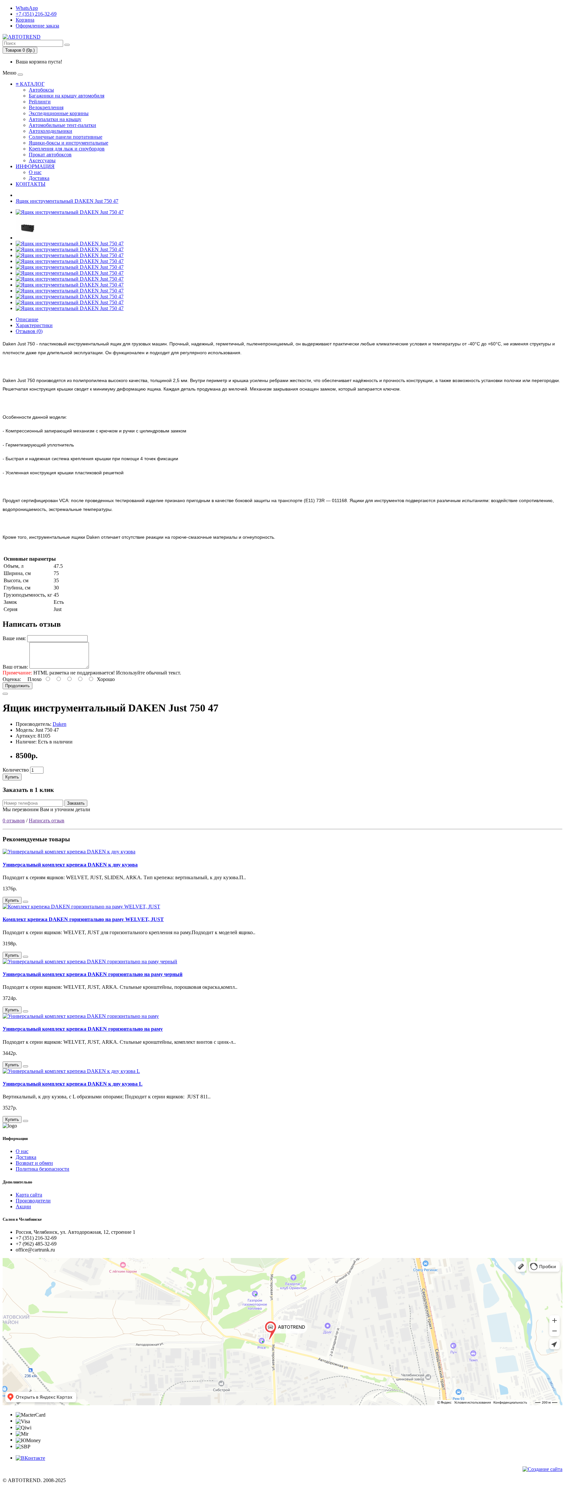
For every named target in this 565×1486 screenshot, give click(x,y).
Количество (16, 770)
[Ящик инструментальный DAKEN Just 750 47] (70, 212)
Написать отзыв (46, 820)
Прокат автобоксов (50, 154)
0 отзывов (14, 820)
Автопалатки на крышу (55, 119)
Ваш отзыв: (15, 667)
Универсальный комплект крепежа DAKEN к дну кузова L (73, 1084)
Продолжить (17, 685)
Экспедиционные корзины (59, 113)
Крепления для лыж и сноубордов (67, 148)
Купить (12, 777)
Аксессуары (42, 160)
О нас (35, 172)
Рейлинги (40, 101)
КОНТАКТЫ (30, 184)
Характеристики (34, 325)
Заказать (76, 803)
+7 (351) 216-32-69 (36, 14)
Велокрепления (46, 107)
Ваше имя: (14, 638)
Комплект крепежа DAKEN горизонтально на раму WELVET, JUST (83, 919)
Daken (59, 724)
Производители (33, 1200)
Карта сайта (29, 1195)
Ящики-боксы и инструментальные (68, 143)
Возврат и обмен (34, 1163)
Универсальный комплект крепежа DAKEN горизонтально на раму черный (92, 974)
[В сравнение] (5, 694)
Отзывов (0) (29, 331)
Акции (23, 1206)
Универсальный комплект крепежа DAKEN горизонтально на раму (83, 1029)
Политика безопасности (42, 1169)
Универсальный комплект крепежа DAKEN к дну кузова (70, 864)
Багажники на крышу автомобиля (66, 95)
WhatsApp (27, 8)
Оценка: (12, 679)
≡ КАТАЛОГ (30, 84)
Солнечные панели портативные (65, 137)
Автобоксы (41, 90)
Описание (27, 319)
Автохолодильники (50, 131)
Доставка (39, 178)
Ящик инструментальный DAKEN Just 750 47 (67, 201)
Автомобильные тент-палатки (62, 125)
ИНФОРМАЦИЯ (35, 166)
